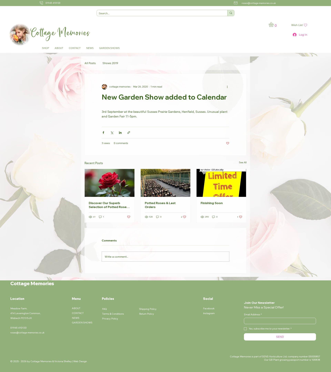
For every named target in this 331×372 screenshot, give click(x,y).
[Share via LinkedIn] (120, 132)
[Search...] (230, 13)
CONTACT (78, 313)
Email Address (253, 314)
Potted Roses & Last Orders (160, 205)
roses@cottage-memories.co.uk (259, 3)
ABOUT (76, 308)
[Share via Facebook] (103, 132)
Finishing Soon (212, 203)
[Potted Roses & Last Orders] (165, 183)
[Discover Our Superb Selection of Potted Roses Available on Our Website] (109, 183)
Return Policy (146, 313)
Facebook (208, 308)
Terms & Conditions (113, 313)
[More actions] (227, 87)
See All (243, 162)
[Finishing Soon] (221, 183)
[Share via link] (128, 132)
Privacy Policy (110, 318)
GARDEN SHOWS (82, 322)
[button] (45, 48)
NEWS (75, 317)
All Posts (90, 63)
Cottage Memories (61, 32)
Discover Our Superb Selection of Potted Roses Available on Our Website (108, 205)
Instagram (209, 313)
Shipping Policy (148, 309)
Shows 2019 (110, 63)
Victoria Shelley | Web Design (70, 361)
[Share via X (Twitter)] (111, 132)
